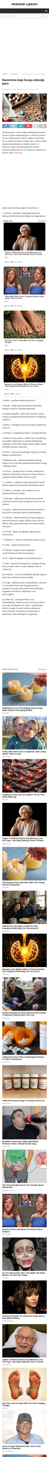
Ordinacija (17, 152)
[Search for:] (24, 16)
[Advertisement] (24, 46)
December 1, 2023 (10, 89)
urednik (21, 89)
